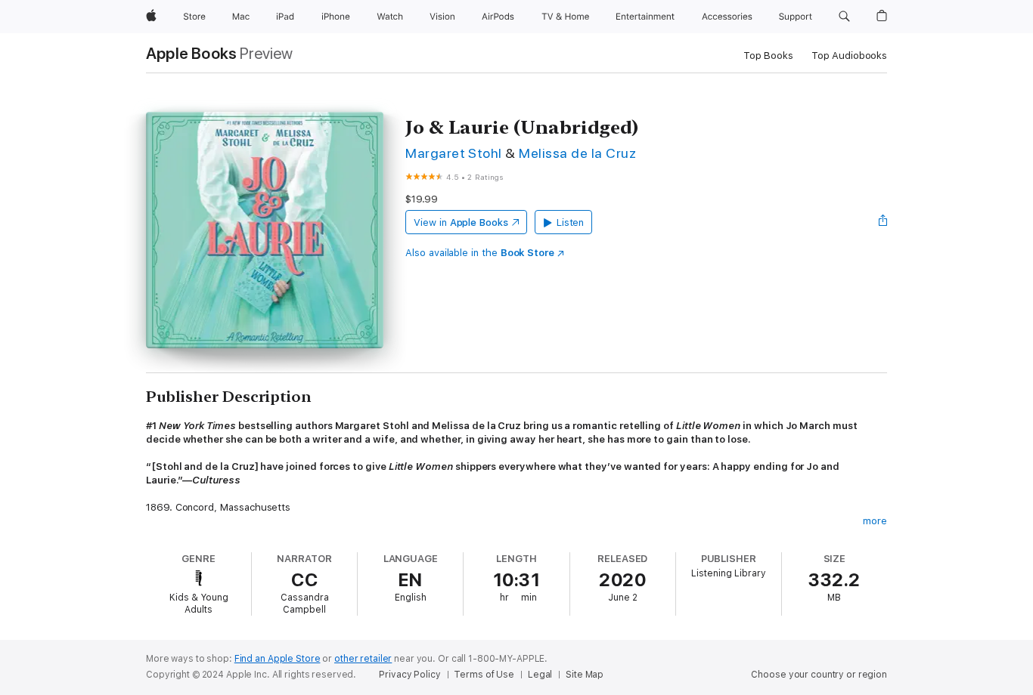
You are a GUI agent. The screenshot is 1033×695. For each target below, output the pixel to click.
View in (461, 222)
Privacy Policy (409, 674)
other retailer (363, 658)
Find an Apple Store (277, 658)
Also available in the (479, 252)
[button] (844, 16)
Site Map (584, 674)
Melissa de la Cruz (577, 153)
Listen (571, 222)
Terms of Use (484, 674)
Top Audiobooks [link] (849, 55)
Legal (540, 674)
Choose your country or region (819, 674)
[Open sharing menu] (883, 222)
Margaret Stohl (453, 153)
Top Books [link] (768, 55)
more (875, 521)
